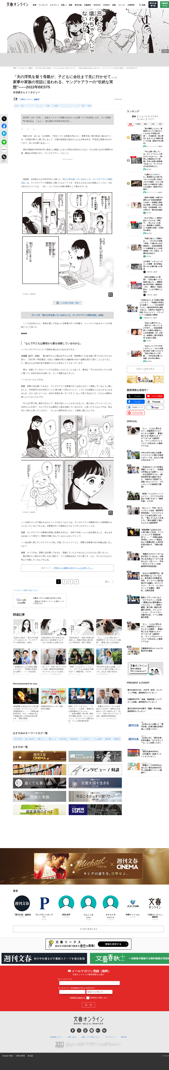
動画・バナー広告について (91, 1037)
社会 (16, 106)
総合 (134, 116)
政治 (22, 106)
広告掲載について (56, 1037)
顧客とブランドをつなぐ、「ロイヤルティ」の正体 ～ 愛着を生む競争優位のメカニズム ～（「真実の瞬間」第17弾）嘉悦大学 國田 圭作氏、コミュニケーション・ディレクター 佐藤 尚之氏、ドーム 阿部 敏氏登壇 (81, 714)
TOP (14, 68)
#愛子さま (52, 739)
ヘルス (76, 106)
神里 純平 (148, 169)
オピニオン (39, 106)
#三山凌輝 (98, 739)
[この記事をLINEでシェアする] (4, 142)
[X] (79, 1030)
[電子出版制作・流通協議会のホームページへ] (59, 1045)
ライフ (151, 119)
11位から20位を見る (145, 369)
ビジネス (154, 116)
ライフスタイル (66, 106)
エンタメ (141, 119)
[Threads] (85, 1030)
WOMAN (97, 5)
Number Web (7, 1056)
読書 (114, 5)
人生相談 (55, 106)
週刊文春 (78, 5)
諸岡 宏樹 (148, 233)
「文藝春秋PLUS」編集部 (149, 317)
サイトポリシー (110, 1037)
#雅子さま (41, 739)
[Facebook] (73, 1030)
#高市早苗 (18, 739)
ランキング (43, 5)
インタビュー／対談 (25, 68)
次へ (107, 581)
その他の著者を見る (88, 929)
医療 (89, 106)
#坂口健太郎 (30, 739)
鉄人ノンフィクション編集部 (154, 146)
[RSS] (104, 1030)
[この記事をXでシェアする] (4, 119)
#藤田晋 (117, 739)
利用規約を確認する (77, 998)
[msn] (98, 1030)
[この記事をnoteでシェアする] (4, 150)
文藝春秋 (87, 5)
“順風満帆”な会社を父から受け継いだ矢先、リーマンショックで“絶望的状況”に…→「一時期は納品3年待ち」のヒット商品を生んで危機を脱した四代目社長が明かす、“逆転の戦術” (25, 713)
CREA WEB (20, 1056)
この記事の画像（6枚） (70, 303)
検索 (143, 5)
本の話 (30, 1056)
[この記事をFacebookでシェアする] (4, 126)
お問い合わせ (71, 1037)
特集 (63, 5)
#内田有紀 (63, 739)
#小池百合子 (86, 739)
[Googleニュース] (91, 1030)
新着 (34, 5)
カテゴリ (53, 5)
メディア (30, 106)
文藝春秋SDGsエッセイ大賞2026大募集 (52, 708)
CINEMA (106, 5)
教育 (83, 106)
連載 (70, 5)
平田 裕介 (148, 212)
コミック (121, 5)
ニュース (143, 116)
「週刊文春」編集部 (151, 272)
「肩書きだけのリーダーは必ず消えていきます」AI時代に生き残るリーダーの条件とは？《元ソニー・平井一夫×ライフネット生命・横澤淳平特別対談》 (108, 712)
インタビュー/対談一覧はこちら (25, 590)
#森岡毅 (108, 739)
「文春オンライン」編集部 (29, 99)
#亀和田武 (74, 739)
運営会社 (124, 1037)
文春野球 (131, 5)
